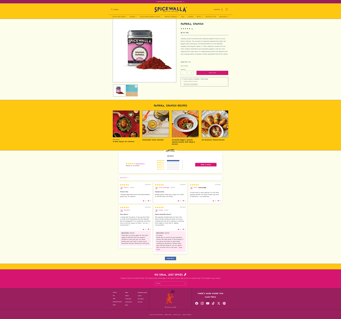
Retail (126, 305)
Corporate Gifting (142, 292)
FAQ (114, 295)
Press (126, 292)
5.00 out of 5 (140, 163)
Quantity (183, 69)
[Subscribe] (184, 283)
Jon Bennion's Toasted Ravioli (213, 140)
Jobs (114, 298)
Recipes (127, 295)
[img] (124, 185)
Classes (140, 295)
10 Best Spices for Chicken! (123, 141)
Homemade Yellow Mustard (153, 140)
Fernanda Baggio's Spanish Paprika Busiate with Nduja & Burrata (183, 142)
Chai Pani (140, 302)
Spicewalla (170, 307)
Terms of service (187, 314)
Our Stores (141, 299)
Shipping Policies (117, 301)
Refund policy (168, 314)
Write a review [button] (206, 164)
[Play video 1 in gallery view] (132, 90)
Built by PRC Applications (156, 314)
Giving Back (128, 299)
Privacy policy (177, 314)
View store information (191, 84)
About (114, 305)
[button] (115, 9)
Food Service (128, 302)
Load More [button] (170, 258)
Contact (115, 292)
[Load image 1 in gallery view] (119, 90)
